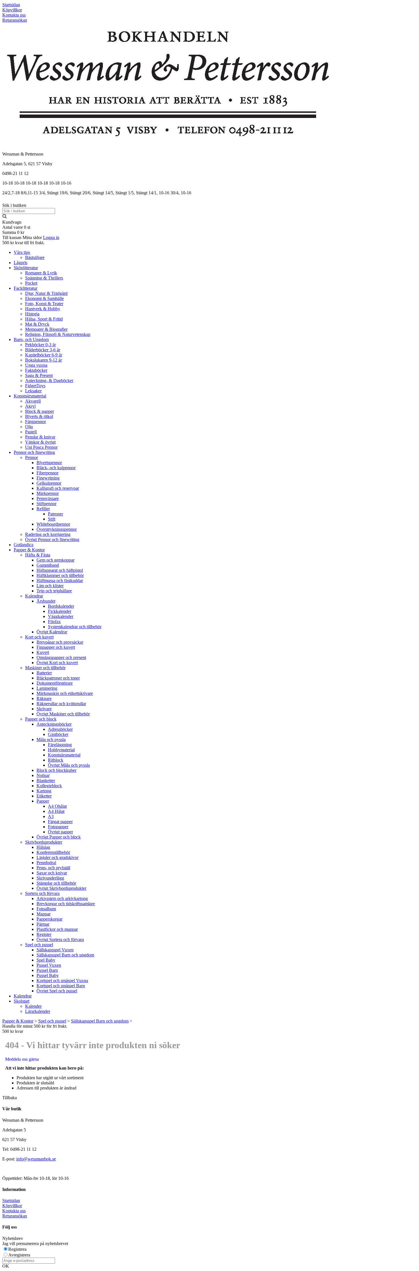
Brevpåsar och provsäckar (59, 642)
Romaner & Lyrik (41, 272)
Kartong (43, 790)
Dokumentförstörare (54, 683)
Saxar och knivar (51, 872)
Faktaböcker (36, 370)
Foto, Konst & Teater (44, 303)
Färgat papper (60, 821)
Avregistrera (19, 1254)
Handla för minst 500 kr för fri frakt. (34, 1029)
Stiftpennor (46, 503)
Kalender (33, 1006)
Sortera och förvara (42, 893)
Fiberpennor (47, 472)
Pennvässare (47, 498)
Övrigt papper (60, 831)
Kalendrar (34, 595)
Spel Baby (45, 960)
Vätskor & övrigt (40, 442)
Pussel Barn (47, 970)
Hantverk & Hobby (42, 308)
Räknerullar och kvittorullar (61, 703)
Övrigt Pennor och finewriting (52, 539)
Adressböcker (60, 729)
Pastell (31, 431)
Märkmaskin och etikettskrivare (64, 693)
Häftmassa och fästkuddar (59, 580)
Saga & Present (39, 375)
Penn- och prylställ (53, 867)
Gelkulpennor (48, 483)
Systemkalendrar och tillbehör (74, 626)
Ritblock (55, 760)
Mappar (43, 913)
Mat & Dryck (37, 324)
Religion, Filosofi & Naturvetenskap (57, 334)
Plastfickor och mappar (57, 929)
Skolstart (21, 1001)
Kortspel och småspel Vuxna (62, 980)
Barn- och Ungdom (31, 339)
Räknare (44, 698)
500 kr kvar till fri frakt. (23, 242)
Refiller (43, 508)
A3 (51, 816)
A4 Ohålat (57, 806)
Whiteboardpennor (53, 524)
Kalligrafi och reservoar (57, 488)
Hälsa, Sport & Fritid (44, 319)
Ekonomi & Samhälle (44, 298)
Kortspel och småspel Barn (60, 985)
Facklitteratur (25, 288)
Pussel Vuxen (48, 965)
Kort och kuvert (39, 637)
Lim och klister (50, 585)
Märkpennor (47, 493)
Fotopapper (58, 826)
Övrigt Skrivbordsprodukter (61, 888)
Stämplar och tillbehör (56, 883)
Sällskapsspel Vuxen (55, 949)
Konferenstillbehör (53, 852)
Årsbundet (45, 601)
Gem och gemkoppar (55, 560)
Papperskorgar (49, 919)
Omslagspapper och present (61, 657)
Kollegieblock (49, 785)
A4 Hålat (56, 811)
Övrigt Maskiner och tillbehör (63, 713)
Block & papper (39, 411)
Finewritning (48, 478)
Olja (29, 426)
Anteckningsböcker (54, 724)
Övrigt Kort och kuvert (57, 662)
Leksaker (33, 390)
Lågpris (20, 262)
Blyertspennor (49, 462)
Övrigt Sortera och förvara (60, 939)
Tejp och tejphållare (54, 590)
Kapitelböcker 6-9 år (43, 354)
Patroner (55, 513)
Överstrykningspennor (56, 529)
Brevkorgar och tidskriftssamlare (65, 903)
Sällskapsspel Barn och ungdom (65, 954)
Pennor (31, 457)
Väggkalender (60, 616)
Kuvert (42, 652)
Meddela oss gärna (22, 1059)
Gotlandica (23, 544)
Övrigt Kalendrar (51, 631)
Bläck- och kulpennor (56, 467)
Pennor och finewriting (34, 452)
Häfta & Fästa (37, 554)
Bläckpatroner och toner (58, 678)
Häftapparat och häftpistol (59, 570)
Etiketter (44, 795)
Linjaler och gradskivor (57, 857)
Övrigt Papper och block (58, 837)
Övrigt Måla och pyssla (69, 765)
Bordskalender (61, 606)
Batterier (44, 672)
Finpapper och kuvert (55, 647)
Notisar (43, 775)
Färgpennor (35, 421)
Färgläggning (60, 744)
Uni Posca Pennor (41, 447)
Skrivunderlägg (50, 878)
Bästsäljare (34, 257)
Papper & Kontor (29, 549)
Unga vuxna (36, 365)
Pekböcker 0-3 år (40, 344)
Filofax (54, 621)
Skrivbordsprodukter (43, 842)
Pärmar (42, 924)
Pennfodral (46, 862)
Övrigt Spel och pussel (56, 990)
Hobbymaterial (61, 749)
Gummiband (47, 565)
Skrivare (44, 708)
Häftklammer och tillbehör (60, 575)
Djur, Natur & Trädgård (46, 293)
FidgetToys (35, 385)
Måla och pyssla (51, 739)
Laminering (46, 688)
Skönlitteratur (26, 267)
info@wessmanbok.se (36, 1158)
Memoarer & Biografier (46, 329)
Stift (51, 519)
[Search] (4, 217)
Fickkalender (59, 611)
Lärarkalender (37, 1011)
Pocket (31, 283)
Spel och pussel (39, 944)
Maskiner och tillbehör (45, 667)
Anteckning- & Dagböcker (49, 380)
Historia (32, 313)
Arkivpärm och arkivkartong (62, 898)
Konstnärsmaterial (30, 395)
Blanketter (45, 780)
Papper (42, 801)
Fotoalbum (46, 908)
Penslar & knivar (40, 436)
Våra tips (22, 252)
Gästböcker (58, 734)
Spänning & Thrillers (44, 278)
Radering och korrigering (47, 534)
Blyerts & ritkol (39, 416)
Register (43, 934)
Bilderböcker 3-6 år (42, 349)
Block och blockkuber (56, 770)
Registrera (17, 1249)
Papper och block (40, 719)
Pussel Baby (47, 975)
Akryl (30, 406)
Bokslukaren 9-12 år (43, 360)
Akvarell (33, 401)
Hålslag (43, 847)
